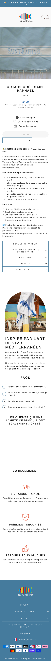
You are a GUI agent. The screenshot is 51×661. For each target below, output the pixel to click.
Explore (25, 605)
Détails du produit (25, 244)
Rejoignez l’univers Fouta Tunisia (25, 626)
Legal (24, 618)
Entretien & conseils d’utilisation (25, 251)
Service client (25, 269)
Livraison (25, 258)
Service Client (24, 612)
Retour (25, 263)
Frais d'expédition (25, 105)
